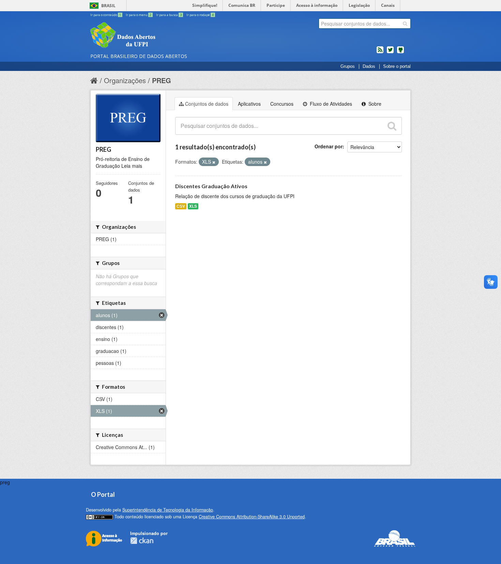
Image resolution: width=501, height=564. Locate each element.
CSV (181, 206)
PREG (161, 80)
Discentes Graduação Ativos (211, 186)
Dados (369, 66)
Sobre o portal (397, 66)
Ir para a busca (169, 15)
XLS (193, 206)
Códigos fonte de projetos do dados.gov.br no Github (400, 52)
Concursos (281, 103)
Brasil (108, 6)
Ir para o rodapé (200, 15)
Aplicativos (249, 103)
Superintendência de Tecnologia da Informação (167, 510)
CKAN (141, 540)
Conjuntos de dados (206, 103)
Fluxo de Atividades (330, 103)
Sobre (374, 103)
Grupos (347, 66)
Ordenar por (329, 146)
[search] (405, 23)
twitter (390, 52)
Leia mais (131, 165)
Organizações (125, 80)
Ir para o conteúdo (105, 15)
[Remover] (213, 162)
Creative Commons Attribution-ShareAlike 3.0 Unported (252, 517)
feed (380, 52)
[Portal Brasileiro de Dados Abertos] (163, 35)
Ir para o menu (138, 15)
